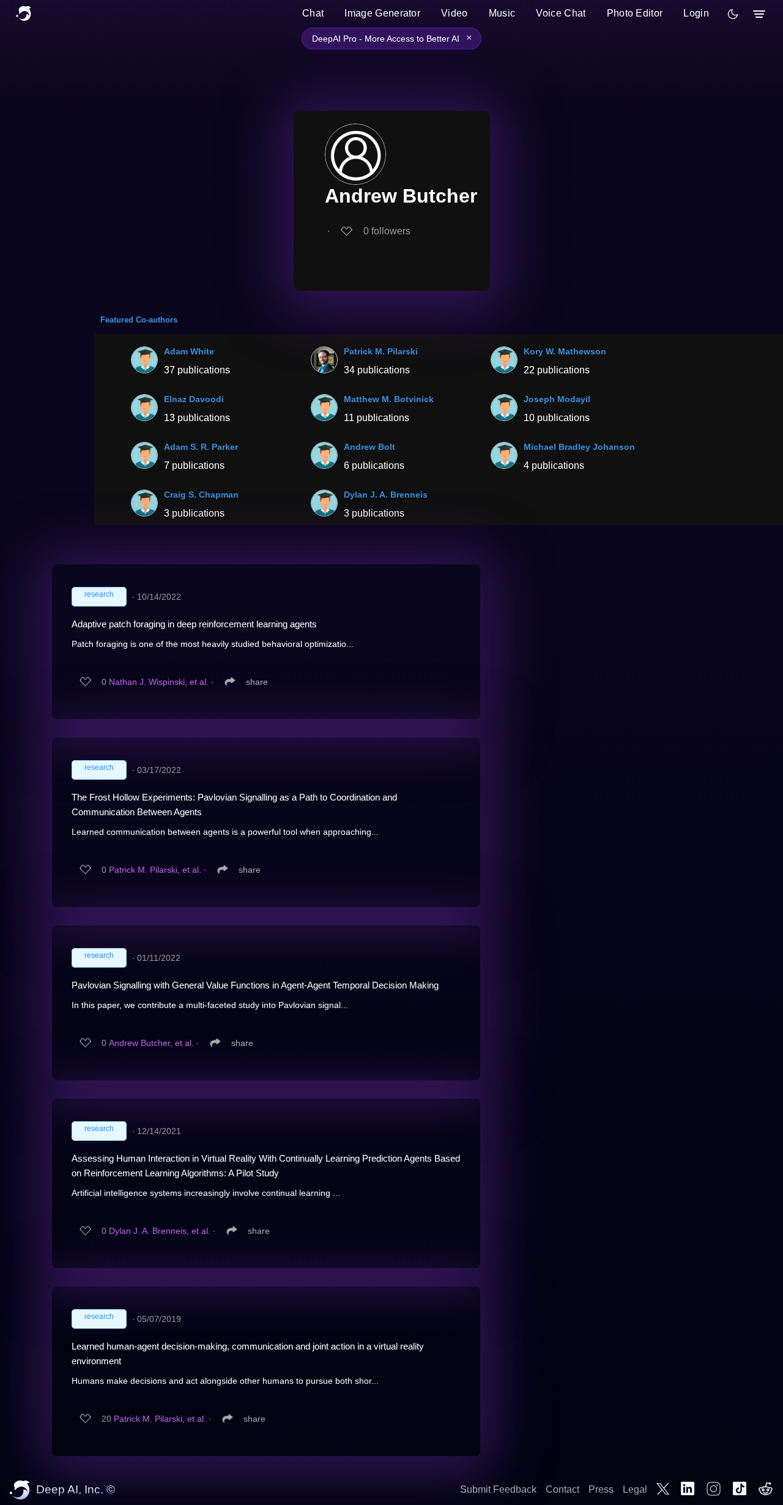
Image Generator (382, 13)
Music (502, 13)
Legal (635, 1489)
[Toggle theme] (733, 14)
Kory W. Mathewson (565, 351)
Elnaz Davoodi (194, 399)
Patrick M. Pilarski (381, 351)
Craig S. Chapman (201, 494)
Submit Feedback (498, 1489)
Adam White (189, 351)
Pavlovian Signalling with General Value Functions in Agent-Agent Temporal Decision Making (255, 985)
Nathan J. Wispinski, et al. (159, 682)
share (257, 682)
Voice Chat (560, 13)
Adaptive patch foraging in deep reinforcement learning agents (194, 624)
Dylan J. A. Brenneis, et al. (159, 1231)
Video (454, 13)
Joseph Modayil (557, 399)
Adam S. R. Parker (201, 447)
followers (386, 231)
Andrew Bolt (369, 447)
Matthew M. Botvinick (389, 399)
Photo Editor (635, 13)
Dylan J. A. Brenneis (386, 494)
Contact (562, 1489)
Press (601, 1489)
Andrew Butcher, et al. (151, 1043)
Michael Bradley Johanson (579, 447)
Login (696, 13)
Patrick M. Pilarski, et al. (155, 870)
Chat (313, 13)
